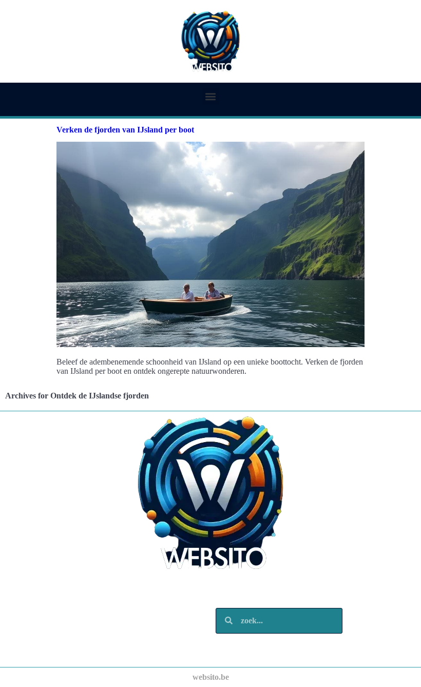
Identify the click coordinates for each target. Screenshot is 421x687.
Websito (45, 594)
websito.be (211, 677)
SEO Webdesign (59, 605)
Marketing (49, 625)
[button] (210, 96)
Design (42, 615)
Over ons (46, 636)
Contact (45, 646)
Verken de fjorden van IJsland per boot (125, 129)
